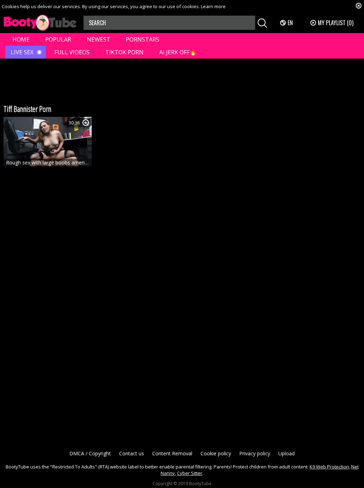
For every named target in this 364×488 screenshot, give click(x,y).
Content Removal (172, 453)
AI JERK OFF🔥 (178, 52)
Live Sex (22, 52)
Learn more (213, 6)
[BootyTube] (40, 23)
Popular (58, 39)
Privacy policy (254, 453)
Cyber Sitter (189, 473)
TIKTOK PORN (124, 52)
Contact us (131, 453)
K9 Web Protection (329, 466)
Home (21, 39)
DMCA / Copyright (90, 453)
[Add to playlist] (85, 122)
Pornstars (142, 39)
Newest (98, 39)
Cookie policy (215, 453)
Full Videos (72, 52)
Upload (286, 453)
